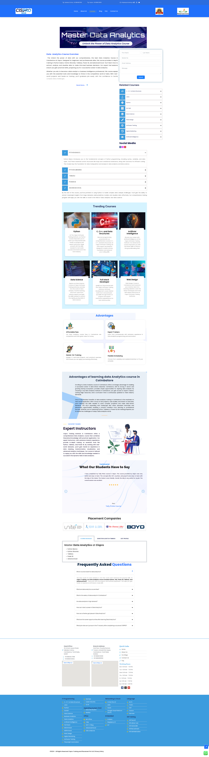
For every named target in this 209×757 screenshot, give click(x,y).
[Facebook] (122, 687)
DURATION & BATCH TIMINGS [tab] (106, 538)
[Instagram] (136, 2)
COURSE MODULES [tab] (86, 538)
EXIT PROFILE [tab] (125, 538)
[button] (63, 526)
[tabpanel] (104, 551)
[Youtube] (139, 2)
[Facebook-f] (134, 2)
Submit (141, 77)
